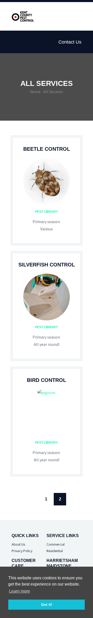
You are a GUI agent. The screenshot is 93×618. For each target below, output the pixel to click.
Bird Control (46, 380)
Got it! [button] (46, 604)
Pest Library (46, 212)
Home (35, 91)
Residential (55, 551)
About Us (18, 544)
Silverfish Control (46, 264)
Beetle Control (46, 149)
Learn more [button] (19, 591)
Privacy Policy (22, 551)
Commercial (56, 544)
